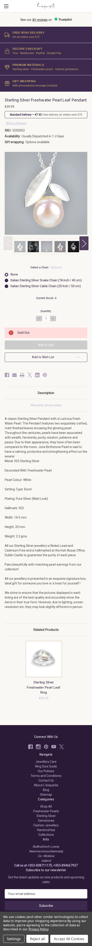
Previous (8, 243)
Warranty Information (46, 405)
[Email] (14, 375)
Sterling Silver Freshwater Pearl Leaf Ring (43, 687)
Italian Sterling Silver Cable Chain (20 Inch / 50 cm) (45, 286)
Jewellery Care (46, 761)
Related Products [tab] (46, 630)
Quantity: (46, 311)
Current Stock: (46, 298)
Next (83, 243)
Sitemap (46, 794)
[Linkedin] (37, 375)
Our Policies (46, 771)
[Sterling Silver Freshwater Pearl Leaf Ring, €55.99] (43, 659)
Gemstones (46, 820)
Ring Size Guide (46, 766)
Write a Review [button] (16, 123)
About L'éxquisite (46, 785)
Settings (14, 938)
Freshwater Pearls (46, 811)
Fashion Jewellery (46, 825)
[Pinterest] (45, 375)
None (14, 274)
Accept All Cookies (69, 938)
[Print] (22, 375)
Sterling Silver (46, 816)
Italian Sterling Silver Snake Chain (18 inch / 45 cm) (46, 280)
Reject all (37, 938)
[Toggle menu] (6, 6)
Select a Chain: (46, 267)
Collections (46, 834)
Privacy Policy (38, 929)
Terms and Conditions (46, 776)
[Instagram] (38, 746)
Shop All (46, 806)
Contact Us (46, 780)
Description (46, 393)
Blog (46, 790)
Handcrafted (46, 830)
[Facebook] (7, 375)
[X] (29, 375)
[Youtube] (53, 746)
